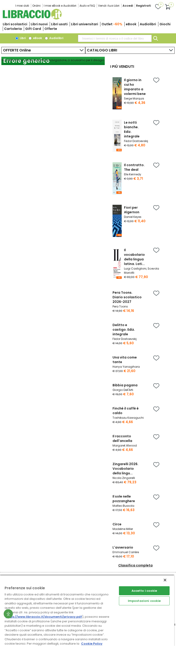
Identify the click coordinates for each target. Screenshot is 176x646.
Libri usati (59, 24)
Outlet (112, 24)
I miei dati (22, 6)
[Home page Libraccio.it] (32, 18)
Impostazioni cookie (144, 601)
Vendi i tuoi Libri (108, 6)
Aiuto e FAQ (87, 6)
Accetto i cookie (144, 591)
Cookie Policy (91, 643)
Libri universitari (84, 24)
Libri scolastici (15, 24)
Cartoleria (13, 28)
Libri (22, 38)
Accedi (128, 6)
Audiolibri (148, 24)
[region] (87, 610)
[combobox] (115, 38)
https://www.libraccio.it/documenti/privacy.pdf (44, 617)
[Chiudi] (165, 580)
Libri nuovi (39, 24)
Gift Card (33, 28)
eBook (131, 24)
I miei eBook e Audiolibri (60, 6)
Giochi (165, 24)
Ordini (36, 6)
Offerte (50, 28)
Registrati (143, 6)
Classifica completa (135, 565)
